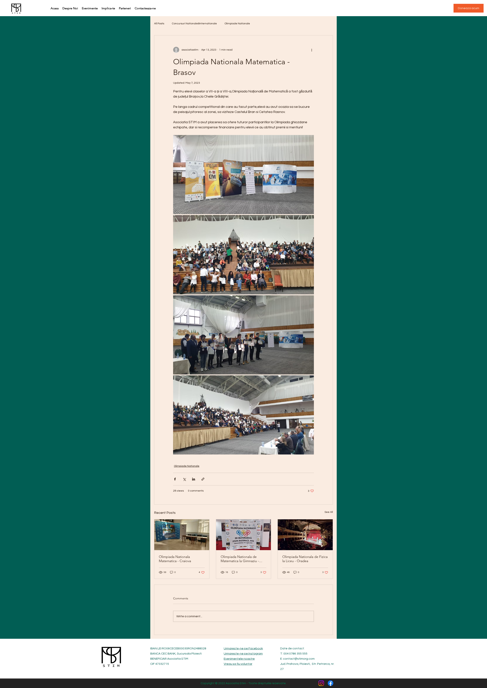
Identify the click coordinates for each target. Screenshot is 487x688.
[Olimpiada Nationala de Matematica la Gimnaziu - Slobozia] (243, 534)
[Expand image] (243, 174)
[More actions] (311, 50)
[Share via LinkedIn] (193, 479)
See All (329, 512)
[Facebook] (330, 683)
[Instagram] (321, 683)
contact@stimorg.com (299, 658)
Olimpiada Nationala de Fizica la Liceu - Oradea (305, 559)
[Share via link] (203, 479)
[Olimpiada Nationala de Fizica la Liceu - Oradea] (305, 534)
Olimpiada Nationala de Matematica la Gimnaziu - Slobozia (240, 559)
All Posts (159, 23)
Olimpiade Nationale (237, 23)
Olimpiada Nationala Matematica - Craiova (175, 559)
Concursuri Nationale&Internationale (194, 23)
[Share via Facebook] (175, 479)
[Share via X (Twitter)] (184, 479)
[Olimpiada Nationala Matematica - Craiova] (181, 534)
